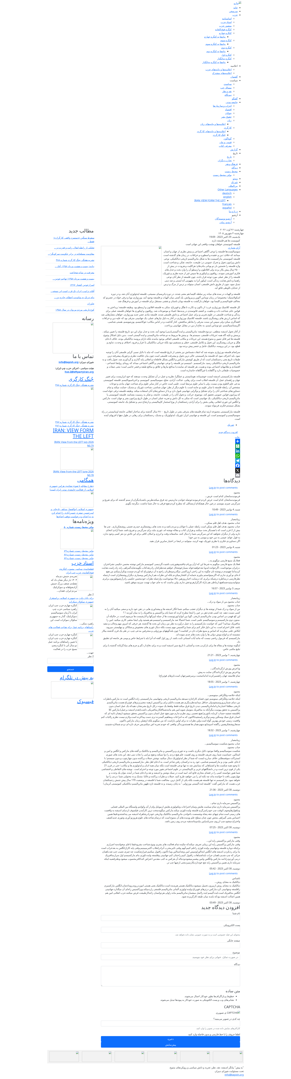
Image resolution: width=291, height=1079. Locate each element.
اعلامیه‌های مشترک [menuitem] (222, 73)
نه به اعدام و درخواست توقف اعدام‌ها (75, 516)
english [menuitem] (227, 196)
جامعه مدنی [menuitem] (232, 102)
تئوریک (230, 425)
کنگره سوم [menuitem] (226, 40)
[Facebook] (170, 465)
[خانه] (237, 3)
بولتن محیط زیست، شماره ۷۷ (79, 558)
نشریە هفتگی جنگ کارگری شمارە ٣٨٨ (75, 260)
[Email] (170, 475)
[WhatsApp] (170, 455)
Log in (212, 487)
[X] (170, 470)
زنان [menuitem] (229, 120)
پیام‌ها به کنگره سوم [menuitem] (216, 44)
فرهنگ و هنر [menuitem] (231, 164)
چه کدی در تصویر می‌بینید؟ (226, 1018)
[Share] (170, 441)
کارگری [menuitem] (228, 127)
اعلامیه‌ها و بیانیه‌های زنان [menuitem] (213, 124)
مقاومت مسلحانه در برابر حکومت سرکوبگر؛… (71, 253)
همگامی (85, 480)
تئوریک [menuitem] (234, 182)
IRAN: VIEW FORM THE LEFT (73, 433)
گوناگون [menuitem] (228, 138)
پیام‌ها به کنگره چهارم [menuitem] (215, 36)
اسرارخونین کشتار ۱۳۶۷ (82, 285)
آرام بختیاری (234, 247)
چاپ (237, 437)
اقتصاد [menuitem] (228, 109)
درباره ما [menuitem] (233, 211)
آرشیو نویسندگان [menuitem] (223, 218)
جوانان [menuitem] (228, 113)
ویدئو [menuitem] (235, 178)
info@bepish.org (234, 1074)
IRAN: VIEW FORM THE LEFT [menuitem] (210, 200)
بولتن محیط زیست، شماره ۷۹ (79, 551)
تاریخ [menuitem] (235, 153)
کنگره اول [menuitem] (226, 55)
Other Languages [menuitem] (228, 189)
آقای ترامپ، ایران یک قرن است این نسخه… (72, 291)
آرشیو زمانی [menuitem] (225, 222)
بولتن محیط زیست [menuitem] (222, 175)
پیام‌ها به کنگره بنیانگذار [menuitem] (214, 62)
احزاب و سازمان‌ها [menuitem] (222, 106)
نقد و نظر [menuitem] (227, 91)
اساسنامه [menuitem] (227, 18)
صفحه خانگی (233, 940)
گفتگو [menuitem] (235, 98)
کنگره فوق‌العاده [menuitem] (223, 29)
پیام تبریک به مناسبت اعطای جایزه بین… (74, 297)
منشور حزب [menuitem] (225, 25)
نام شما (236, 913)
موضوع (236, 952)
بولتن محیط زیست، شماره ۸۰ (79, 527)
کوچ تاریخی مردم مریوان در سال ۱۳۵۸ (74, 309)
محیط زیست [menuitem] (231, 171)
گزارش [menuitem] (234, 149)
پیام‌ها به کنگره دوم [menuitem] (216, 51)
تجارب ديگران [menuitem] (225, 160)
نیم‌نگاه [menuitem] (228, 95)
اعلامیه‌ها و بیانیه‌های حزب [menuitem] (219, 69)
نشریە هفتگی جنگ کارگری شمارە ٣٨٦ (74, 425)
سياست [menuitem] (234, 80)
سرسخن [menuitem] (233, 11)
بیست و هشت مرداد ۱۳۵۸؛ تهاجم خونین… (73, 278)
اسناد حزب (83, 563)
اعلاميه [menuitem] (234, 65)
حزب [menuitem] (235, 15)
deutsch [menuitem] (227, 193)
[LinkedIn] (170, 451)
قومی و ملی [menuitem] (225, 142)
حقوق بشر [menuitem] (226, 116)
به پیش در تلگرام (77, 677)
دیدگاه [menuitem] (235, 167)
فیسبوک (85, 701)
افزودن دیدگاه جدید (228, 432)
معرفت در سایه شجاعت (82, 272)
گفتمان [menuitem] (234, 76)
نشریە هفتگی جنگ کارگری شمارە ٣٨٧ (74, 422)
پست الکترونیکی (232, 925)
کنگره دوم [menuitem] (226, 47)
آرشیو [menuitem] (235, 215)
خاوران (90, 303)
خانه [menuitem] (235, 7)
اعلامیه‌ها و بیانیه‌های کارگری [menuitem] (211, 131)
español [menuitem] (227, 207)
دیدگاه (237, 964)
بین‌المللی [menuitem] (233, 186)
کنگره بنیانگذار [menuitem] (224, 58)
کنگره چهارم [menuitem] (225, 33)
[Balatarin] (170, 446)
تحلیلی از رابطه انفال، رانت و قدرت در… (74, 247)
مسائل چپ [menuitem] (226, 87)
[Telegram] (170, 460)
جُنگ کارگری (81, 379)
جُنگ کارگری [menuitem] (219, 135)
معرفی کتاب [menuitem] (225, 146)
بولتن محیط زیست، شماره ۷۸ (79, 554)
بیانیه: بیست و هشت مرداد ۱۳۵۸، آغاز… (74, 266)
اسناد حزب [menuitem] (226, 22)
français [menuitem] (227, 204)
